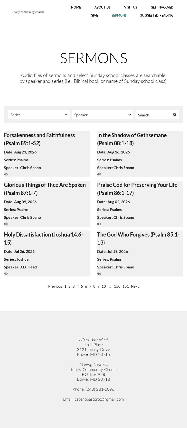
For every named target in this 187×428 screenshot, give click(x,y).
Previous (55, 286)
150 (117, 286)
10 (104, 286)
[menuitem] (76, 8)
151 (125, 286)
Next (135, 286)
